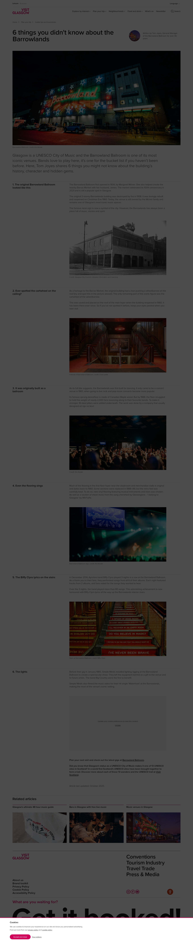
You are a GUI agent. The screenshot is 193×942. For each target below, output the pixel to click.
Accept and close (20, 937)
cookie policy (47, 930)
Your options (36, 937)
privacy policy (33, 930)
